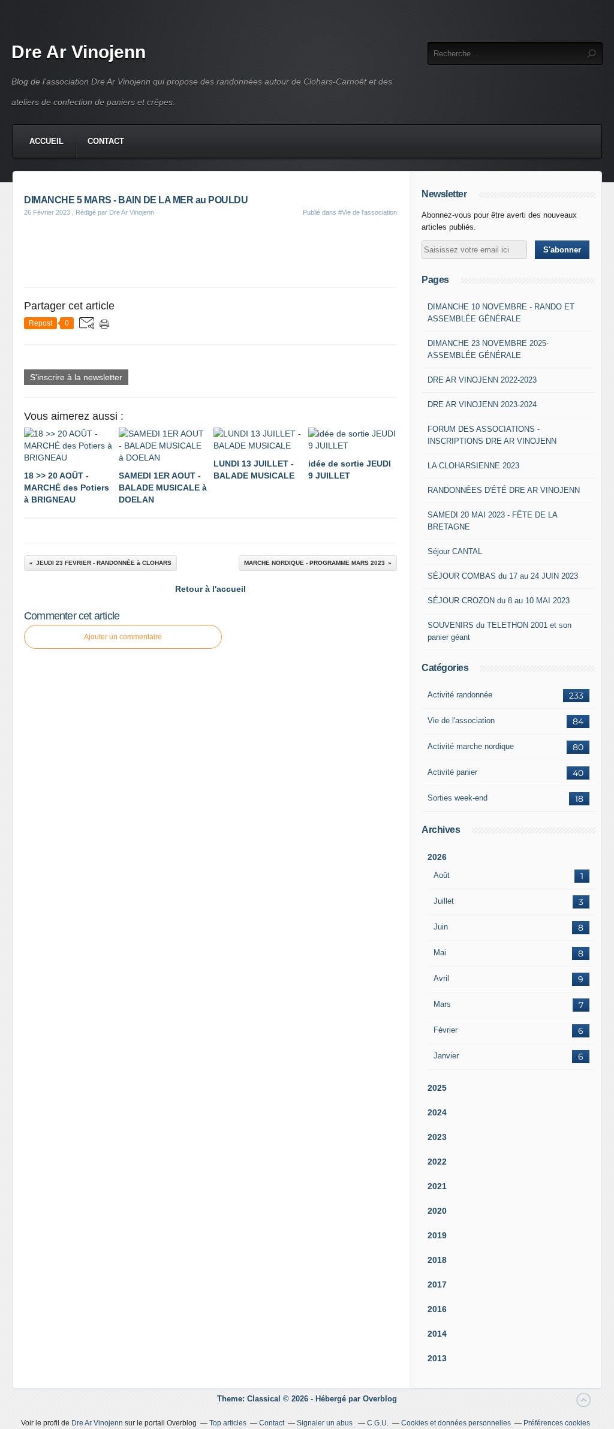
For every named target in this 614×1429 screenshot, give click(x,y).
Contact (106, 141)
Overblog (380, 1398)
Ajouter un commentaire (123, 637)
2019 (437, 1235)
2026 (437, 857)
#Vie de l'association (367, 212)
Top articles (227, 1423)
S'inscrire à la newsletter (76, 377)
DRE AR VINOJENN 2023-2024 (482, 404)
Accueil (46, 141)
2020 (437, 1211)
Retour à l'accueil (210, 589)
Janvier (446, 1055)
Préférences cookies (556, 1423)
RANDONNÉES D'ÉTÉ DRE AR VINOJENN (504, 490)
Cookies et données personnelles (456, 1423)
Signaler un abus (325, 1423)
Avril (441, 978)
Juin (441, 926)
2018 (437, 1260)
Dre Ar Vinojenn (78, 52)
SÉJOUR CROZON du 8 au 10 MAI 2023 (499, 600)
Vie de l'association (461, 720)
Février (446, 1029)
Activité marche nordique (471, 746)
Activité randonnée (460, 694)
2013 (437, 1358)
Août (442, 875)
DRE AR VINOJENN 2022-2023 (482, 379)
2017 (437, 1284)
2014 (437, 1333)
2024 (437, 1112)
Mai (440, 952)
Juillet (444, 900)
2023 (437, 1137)
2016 (437, 1309)
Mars (442, 1004)
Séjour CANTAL (455, 551)
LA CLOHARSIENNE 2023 (473, 465)
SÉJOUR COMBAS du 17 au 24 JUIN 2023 (503, 575)
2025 (437, 1088)
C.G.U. (378, 1423)
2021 (437, 1186)
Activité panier (452, 772)
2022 (437, 1161)
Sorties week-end (457, 797)
